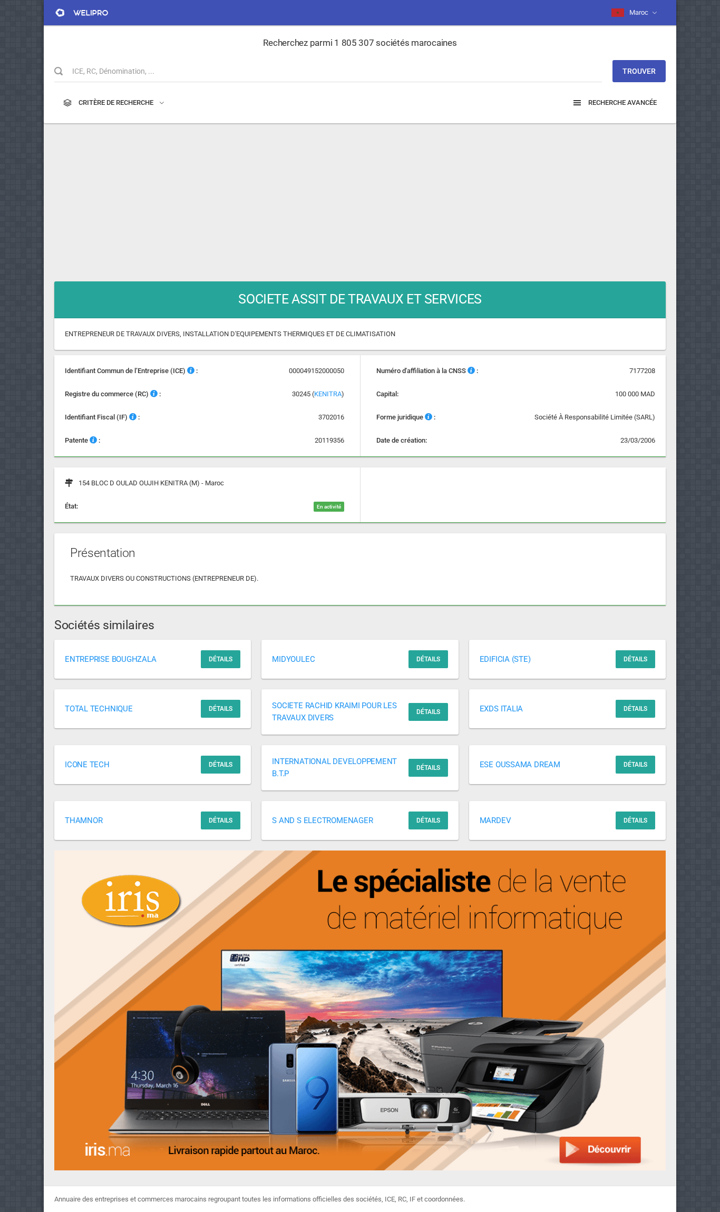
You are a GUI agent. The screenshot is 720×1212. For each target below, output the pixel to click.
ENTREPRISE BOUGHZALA (111, 659)
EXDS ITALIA (501, 708)
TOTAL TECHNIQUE (99, 708)
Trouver (639, 71)
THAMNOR (83, 820)
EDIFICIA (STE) (505, 659)
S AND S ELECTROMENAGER (322, 820)
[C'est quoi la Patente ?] (93, 440)
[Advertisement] (360, 197)
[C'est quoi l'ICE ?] (190, 371)
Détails (220, 659)
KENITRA (328, 394)
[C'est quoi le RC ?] (154, 394)
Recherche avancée (622, 102)
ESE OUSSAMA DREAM (520, 764)
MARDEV (495, 820)
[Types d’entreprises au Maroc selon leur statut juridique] (428, 417)
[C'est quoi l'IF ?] (133, 417)
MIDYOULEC (293, 659)
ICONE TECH (87, 764)
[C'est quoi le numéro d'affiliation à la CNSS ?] (471, 371)
